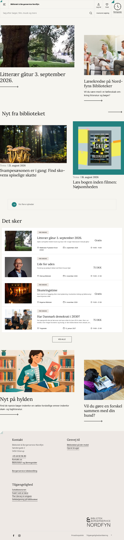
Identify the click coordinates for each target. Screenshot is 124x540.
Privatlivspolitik (77, 535)
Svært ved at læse (20, 493)
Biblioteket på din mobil (78, 445)
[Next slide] (115, 112)
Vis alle (62, 339)
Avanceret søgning (103, 13)
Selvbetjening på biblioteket (25, 499)
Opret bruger (73, 448)
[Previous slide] (115, 116)
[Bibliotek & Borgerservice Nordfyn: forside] (98, 522)
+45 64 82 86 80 (19, 456)
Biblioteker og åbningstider (24, 462)
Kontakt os (17, 459)
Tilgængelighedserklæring (97, 535)
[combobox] (47, 13)
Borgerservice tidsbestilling (24, 471)
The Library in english (22, 496)
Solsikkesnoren (19, 489)
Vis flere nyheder (26, 204)
